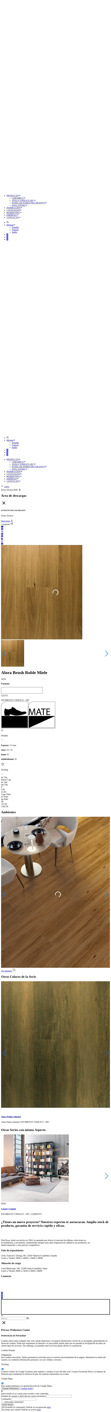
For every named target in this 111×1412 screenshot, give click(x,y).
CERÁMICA (18, 198)
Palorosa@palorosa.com (11, 1281)
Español (15, 227)
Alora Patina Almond (11, 1117)
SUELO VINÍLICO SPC (23, 200)
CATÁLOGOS (13, 210)
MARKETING (13, 212)
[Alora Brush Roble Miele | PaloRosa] (41, 638)
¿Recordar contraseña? (14, 1402)
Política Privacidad (21, 1309)
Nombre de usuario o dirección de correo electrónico (23, 1396)
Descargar (5, 521)
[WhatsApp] (2, 541)
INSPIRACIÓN (13, 208)
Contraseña (6, 1399)
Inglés (14, 232)
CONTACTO (12, 217)
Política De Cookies (39, 1309)
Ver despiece (6, 971)
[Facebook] (2, 529)
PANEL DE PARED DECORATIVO (28, 203)
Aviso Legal (6, 1309)
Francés (15, 230)
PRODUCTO (12, 195)
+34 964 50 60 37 (12, 1284)
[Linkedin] (2, 536)
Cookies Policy (26, 1388)
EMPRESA (11, 215)
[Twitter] (2, 531)
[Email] (2, 527)
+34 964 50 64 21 (13, 1288)
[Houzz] (2, 539)
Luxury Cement (8, 1209)
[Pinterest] (2, 534)
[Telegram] (2, 544)
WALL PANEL (18, 205)
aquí (49, 1407)
